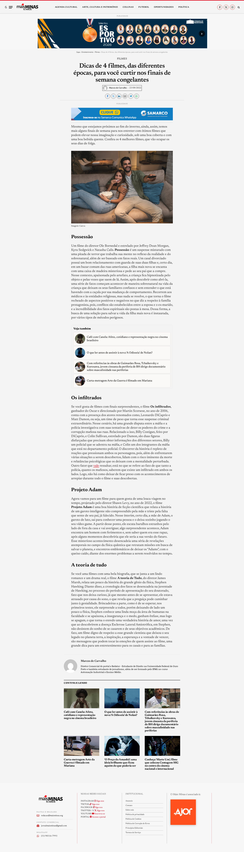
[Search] (238, 7)
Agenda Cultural (66, 7)
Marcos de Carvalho (118, 88)
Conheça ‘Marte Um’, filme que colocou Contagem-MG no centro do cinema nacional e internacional (161, 764)
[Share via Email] (125, 96)
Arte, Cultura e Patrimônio (100, 7)
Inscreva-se (99, 814)
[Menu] (11, 7)
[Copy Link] (41, 144)
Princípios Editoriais (134, 828)
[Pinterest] (41, 131)
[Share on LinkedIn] (119, 96)
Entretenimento (87, 52)
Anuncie (129, 801)
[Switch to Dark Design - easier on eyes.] (6, 7)
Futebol (143, 7)
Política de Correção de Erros (138, 824)
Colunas (128, 7)
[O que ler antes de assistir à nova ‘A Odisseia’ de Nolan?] (122, 698)
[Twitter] (41, 118)
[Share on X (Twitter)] (113, 96)
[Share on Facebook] (107, 96)
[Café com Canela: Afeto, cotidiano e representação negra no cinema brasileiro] (81, 698)
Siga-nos (100, 801)
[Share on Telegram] (130, 96)
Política (183, 7)
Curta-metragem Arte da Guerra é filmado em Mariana (79, 762)
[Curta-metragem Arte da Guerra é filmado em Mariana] (81, 746)
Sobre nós (130, 810)
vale (96, 465)
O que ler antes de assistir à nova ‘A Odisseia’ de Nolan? (120, 714)
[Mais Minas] (27, 7)
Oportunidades (164, 7)
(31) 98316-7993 (49, 836)
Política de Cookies (133, 819)
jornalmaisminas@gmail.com (54, 826)
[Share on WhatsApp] (136, 96)
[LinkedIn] (41, 124)
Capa (78, 52)
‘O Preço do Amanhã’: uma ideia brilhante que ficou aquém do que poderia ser (120, 762)
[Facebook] (41, 111)
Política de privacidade (135, 815)
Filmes (97, 52)
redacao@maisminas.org (52, 816)
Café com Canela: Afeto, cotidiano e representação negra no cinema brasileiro (80, 715)
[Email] (41, 137)
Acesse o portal (99, 817)
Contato (129, 806)
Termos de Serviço (133, 833)
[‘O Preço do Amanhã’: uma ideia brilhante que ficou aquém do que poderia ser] (122, 746)
